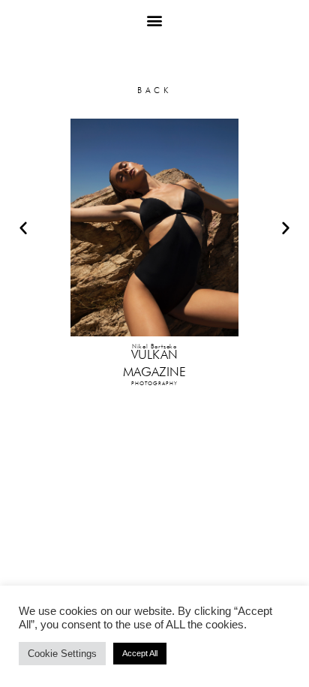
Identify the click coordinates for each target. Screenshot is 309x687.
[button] (154, 20)
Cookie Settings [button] (62, 653)
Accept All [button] (140, 653)
